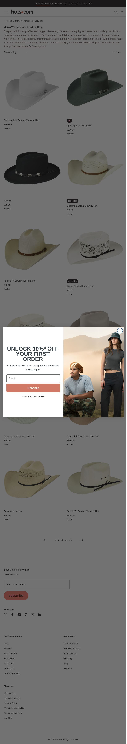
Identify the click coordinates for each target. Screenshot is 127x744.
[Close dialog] (119, 330)
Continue (32, 388)
